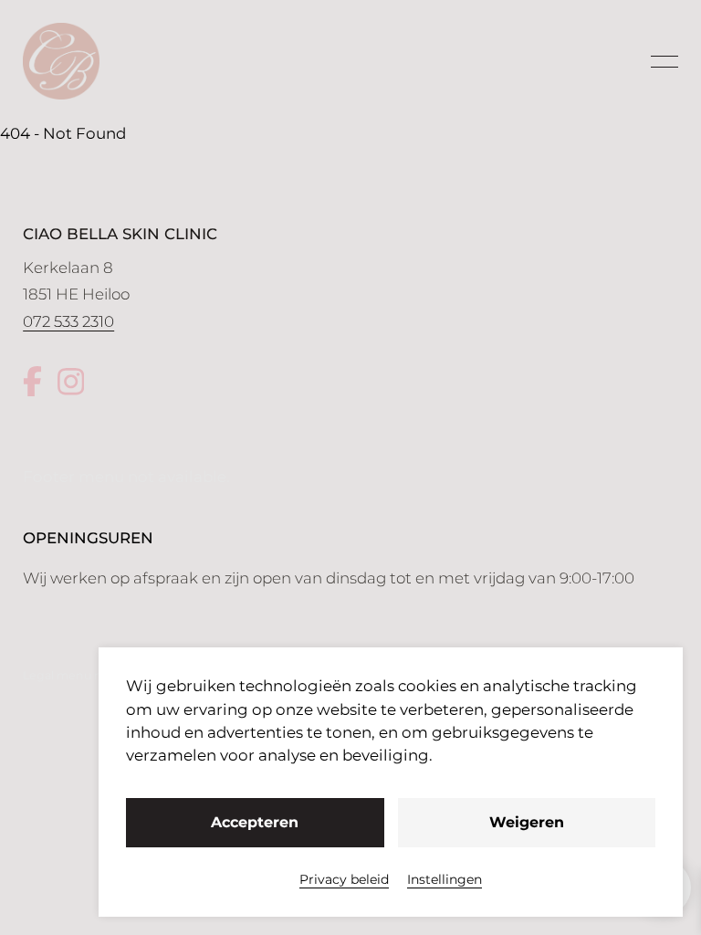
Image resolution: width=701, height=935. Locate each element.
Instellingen (444, 879)
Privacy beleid (344, 879)
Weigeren (526, 822)
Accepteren (254, 822)
